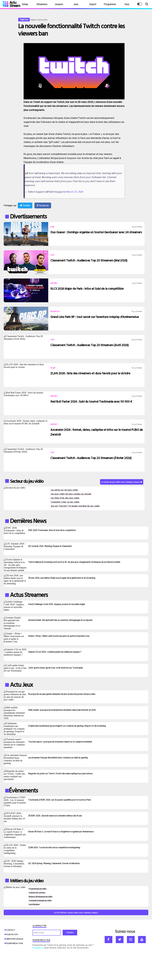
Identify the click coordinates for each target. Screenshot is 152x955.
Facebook (43, 205)
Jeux (75, 4)
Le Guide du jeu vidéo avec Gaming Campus (120, 481)
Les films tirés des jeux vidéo (65, 498)
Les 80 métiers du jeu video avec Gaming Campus (76, 912)
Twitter (26, 205)
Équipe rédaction (14, 943)
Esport (92, 4)
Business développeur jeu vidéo (40, 896)
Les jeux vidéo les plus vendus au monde (71, 494)
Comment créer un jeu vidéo (65, 502)
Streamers (42, 4)
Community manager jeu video (40, 900)
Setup (25, 4)
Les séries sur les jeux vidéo (64, 490)
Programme (110, 4)
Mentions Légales (14, 938)
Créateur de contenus (37, 892)
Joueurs (59, 4)
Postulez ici (38, 947)
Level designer (34, 904)
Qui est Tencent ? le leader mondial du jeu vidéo (75, 506)
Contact (10, 929)
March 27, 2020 (74, 191)
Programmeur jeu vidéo (37, 888)
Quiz (127, 4)
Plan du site (12, 934)
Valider (70, 932)
